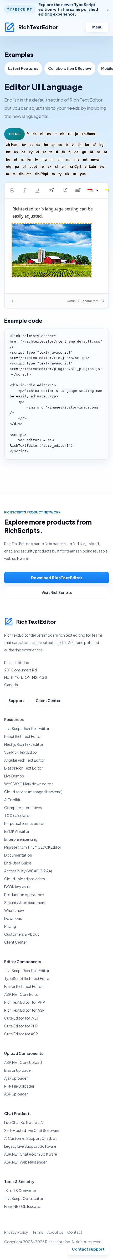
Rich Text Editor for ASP (24, 1010)
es (49, 134)
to (53, 174)
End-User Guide (17, 863)
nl (41, 134)
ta (7, 174)
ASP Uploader (16, 1094)
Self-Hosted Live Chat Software (31, 1130)
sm (63, 167)
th (79, 145)
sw (102, 167)
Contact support (88, 1249)
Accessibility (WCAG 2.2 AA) (28, 870)
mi (52, 159)
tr (67, 145)
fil (63, 152)
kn (29, 159)
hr (98, 152)
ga (76, 152)
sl (56, 167)
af (94, 145)
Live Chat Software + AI (24, 1122)
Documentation (18, 855)
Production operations (24, 894)
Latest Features (23, 68)
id (15, 159)
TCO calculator (17, 815)
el (37, 152)
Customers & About (21, 934)
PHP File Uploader (19, 1086)
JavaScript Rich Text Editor (26, 728)
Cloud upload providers (24, 878)
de (35, 134)
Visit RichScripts (57, 592)
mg (44, 159)
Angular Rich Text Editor (24, 760)
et (44, 152)
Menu (97, 27)
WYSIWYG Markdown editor (28, 783)
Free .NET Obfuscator (23, 1206)
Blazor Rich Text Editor (23, 768)
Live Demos (14, 775)
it (55, 134)
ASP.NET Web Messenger (25, 1162)
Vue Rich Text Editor (21, 752)
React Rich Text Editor (23, 736)
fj (70, 152)
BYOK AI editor (16, 831)
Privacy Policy (16, 1232)
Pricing (10, 926)
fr (28, 134)
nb (62, 134)
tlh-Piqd (41, 174)
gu (84, 152)
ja (76, 134)
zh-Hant (12, 145)
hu (8, 159)
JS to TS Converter (20, 1190)
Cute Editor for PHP (21, 1025)
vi (73, 145)
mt (85, 159)
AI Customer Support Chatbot (30, 1138)
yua (83, 174)
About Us (55, 1232)
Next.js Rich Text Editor (23, 744)
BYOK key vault (17, 886)
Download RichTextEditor (56, 577)
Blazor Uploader (18, 1070)
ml (60, 159)
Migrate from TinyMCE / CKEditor (32, 847)
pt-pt (33, 167)
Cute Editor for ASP (21, 1033)
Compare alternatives (23, 807)
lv (36, 159)
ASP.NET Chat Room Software (30, 1154)
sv (24, 145)
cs (60, 145)
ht (105, 152)
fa (50, 152)
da (38, 145)
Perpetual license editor (24, 823)
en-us (14, 134)
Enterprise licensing (20, 839)
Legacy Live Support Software (30, 1146)
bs (16, 152)
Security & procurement (25, 902)
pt (31, 145)
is (22, 159)
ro (42, 167)
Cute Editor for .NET (21, 1018)
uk (67, 174)
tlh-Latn (25, 174)
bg (101, 145)
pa (17, 167)
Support (16, 700)
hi (91, 152)
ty (60, 174)
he (46, 145)
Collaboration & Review (69, 68)
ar (53, 145)
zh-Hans (88, 134)
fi (57, 152)
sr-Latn (90, 167)
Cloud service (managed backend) (33, 791)
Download (13, 918)
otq (8, 167)
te (14, 174)
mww (95, 159)
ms (76, 159)
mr (68, 159)
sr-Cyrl (75, 167)
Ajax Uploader (16, 1078)
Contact (74, 1232)
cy (31, 152)
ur (74, 174)
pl (24, 167)
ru (69, 134)
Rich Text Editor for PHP (24, 1002)
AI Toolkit (12, 799)
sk (49, 167)
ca (23, 152)
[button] (12, 190)
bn (8, 152)
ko (87, 145)
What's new (14, 910)
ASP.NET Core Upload (23, 1062)
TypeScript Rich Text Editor (27, 978)
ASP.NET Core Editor (22, 994)
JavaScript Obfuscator (23, 1198)
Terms (37, 1232)
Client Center (48, 700)
